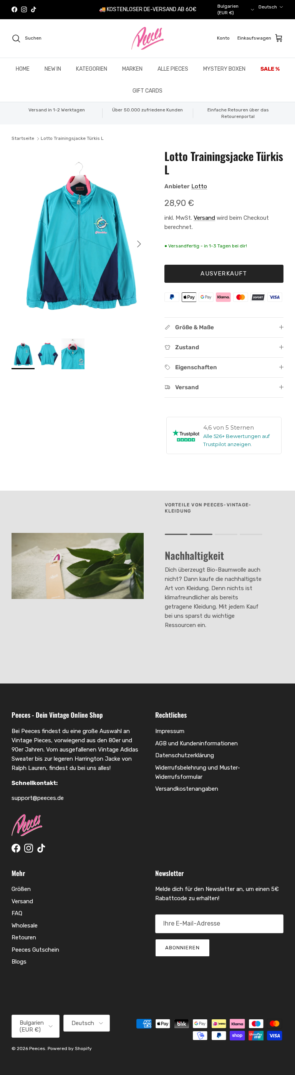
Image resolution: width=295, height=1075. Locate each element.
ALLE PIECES (172, 69)
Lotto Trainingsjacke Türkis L (72, 138)
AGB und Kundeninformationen (196, 743)
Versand (204, 217)
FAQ (17, 913)
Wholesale (25, 925)
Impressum (169, 731)
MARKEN (132, 69)
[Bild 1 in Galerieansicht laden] (80, 240)
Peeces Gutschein (35, 949)
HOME (23, 69)
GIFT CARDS (147, 91)
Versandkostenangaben (186, 788)
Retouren (24, 937)
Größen (21, 889)
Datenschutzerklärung (184, 755)
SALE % (270, 69)
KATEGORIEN (91, 69)
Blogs (19, 961)
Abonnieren (182, 948)
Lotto (199, 186)
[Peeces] (147, 38)
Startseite (23, 138)
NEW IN (53, 69)
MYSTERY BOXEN (224, 69)
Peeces (37, 1048)
